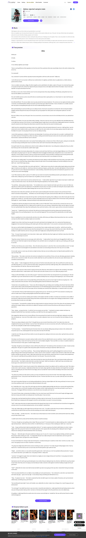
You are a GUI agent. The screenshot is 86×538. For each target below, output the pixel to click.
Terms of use (49, 531)
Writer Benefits (39, 2)
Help (33, 531)
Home (18, 2)
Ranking (23, 2)
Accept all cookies (60, 534)
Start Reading (31, 20)
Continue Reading (43, 500)
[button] (31, 20)
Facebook (79, 527)
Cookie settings (72, 534)
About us (18, 531)
